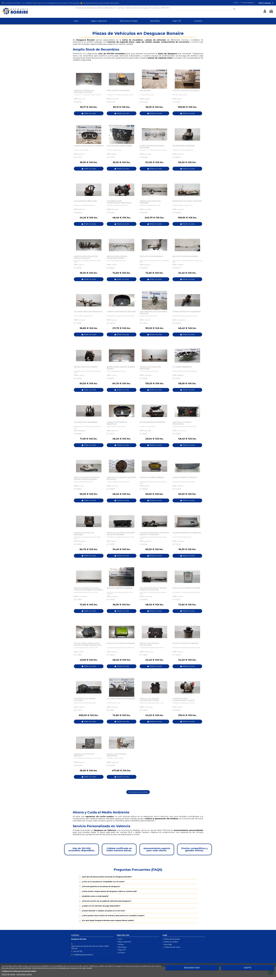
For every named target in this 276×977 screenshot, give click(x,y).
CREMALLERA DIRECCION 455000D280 (150, 368)
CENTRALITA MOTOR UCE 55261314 (186, 90)
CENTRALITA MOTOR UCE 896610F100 (84, 755)
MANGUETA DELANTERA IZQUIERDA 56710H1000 (121, 478)
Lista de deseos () (248, 2)
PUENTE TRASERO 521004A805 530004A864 (152, 147)
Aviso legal (168, 944)
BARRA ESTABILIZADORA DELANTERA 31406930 (117, 257)
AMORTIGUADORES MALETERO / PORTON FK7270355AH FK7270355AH (88, 589)
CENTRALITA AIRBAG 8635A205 (152, 477)
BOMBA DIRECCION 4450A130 (86, 367)
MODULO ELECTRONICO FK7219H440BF (149, 644)
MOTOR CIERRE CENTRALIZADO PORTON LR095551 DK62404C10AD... (88, 644)
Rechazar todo (192, 967)
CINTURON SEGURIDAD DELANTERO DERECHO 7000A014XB (154, 534)
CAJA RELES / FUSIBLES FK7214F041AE (181, 423)
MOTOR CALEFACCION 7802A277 (185, 643)
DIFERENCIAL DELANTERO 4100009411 (85, 699)
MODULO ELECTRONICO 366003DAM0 (116, 755)
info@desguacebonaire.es (83, 955)
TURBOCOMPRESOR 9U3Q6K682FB (186, 312)
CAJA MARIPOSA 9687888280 (86, 422)
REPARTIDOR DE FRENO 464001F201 (187, 201)
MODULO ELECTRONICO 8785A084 (121, 643)
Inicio (120, 939)
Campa (120, 944)
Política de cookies (171, 942)
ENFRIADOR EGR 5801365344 (151, 256)
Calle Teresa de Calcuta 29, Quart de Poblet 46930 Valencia (100, 3)
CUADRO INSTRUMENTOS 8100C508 (121, 312)
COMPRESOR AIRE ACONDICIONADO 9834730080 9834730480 (119, 203)
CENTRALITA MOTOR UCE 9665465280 (84, 534)
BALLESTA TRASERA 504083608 (185, 256)
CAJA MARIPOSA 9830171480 (85, 201)
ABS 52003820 (145, 90)
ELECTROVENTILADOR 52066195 (119, 146)
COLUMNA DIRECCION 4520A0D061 (88, 312)
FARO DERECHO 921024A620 (118, 90)
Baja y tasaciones (124, 942)
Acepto (247, 967)
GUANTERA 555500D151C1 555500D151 (186, 533)
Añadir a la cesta (90, 113)
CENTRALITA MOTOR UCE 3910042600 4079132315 (84, 91)
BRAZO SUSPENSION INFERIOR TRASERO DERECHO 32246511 (86, 478)
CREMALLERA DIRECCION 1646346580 (150, 202)
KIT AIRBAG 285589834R (182, 367)
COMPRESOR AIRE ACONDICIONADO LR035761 (183, 699)
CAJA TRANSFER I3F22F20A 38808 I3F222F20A (153, 312)
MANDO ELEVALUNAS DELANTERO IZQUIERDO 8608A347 (121, 534)
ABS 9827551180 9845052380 (183, 146)
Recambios (122, 947)
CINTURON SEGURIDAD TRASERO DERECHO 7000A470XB (153, 589)
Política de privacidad (172, 939)
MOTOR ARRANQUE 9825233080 (152, 422)
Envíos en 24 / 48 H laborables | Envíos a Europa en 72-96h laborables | (58, 3)
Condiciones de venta (172, 947)
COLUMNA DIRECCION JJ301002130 (121, 699)
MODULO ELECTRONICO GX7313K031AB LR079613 (149, 699)
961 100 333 (78, 951)
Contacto (121, 953)
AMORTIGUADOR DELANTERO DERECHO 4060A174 (86, 257)
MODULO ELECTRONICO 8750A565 (186, 588)
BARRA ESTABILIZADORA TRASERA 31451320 (121, 368)
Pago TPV (122, 950)
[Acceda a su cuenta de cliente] (264, 11)
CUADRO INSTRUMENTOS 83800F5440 (117, 423)
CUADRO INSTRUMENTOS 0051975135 (88, 146)
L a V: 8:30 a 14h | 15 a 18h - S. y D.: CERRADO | (19, 3)
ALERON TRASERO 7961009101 (184, 477)
